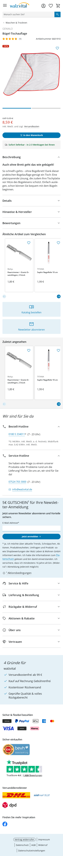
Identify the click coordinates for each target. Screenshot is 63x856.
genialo (7, 28)
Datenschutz (22, 845)
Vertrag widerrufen (24, 839)
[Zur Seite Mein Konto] (43, 5)
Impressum (44, 839)
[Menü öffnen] (4, 6)
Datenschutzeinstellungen (31, 850)
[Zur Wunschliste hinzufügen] (57, 48)
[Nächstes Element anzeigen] (59, 296)
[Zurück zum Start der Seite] (60, 834)
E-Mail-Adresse (10, 522)
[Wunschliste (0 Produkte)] (50, 5)
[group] (31, 74)
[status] (28, 14)
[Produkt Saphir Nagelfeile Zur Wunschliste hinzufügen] (58, 243)
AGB (33, 845)
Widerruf (42, 845)
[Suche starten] (57, 14)
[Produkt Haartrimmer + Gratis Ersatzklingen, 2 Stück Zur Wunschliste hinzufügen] (29, 243)
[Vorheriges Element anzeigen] (4, 296)
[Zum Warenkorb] (58, 5)
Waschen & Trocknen (16, 22)
